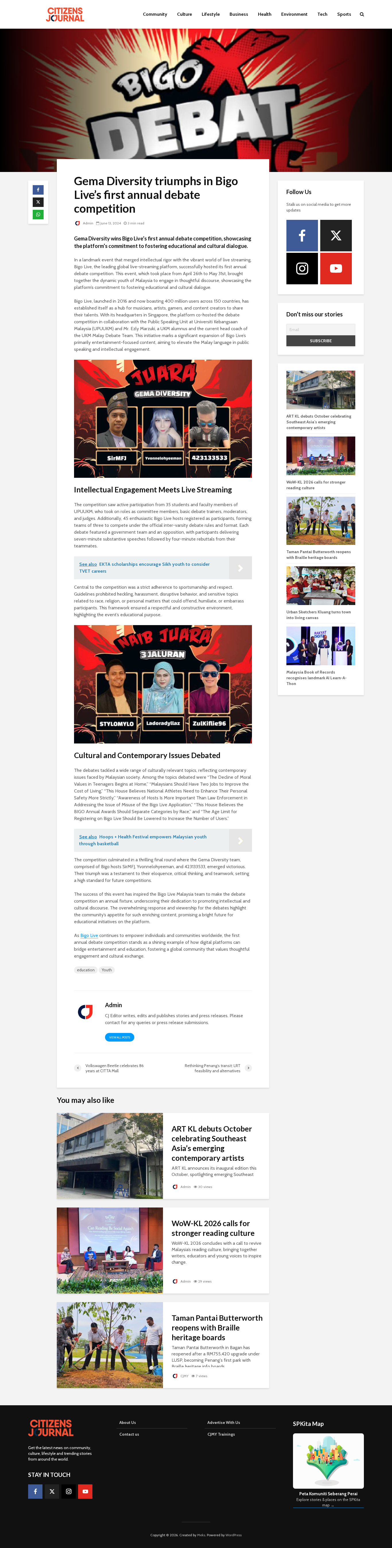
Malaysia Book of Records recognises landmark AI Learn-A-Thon (316, 678)
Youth (107, 969)
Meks (201, 1535)
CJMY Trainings (221, 1434)
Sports (344, 14)
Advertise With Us (223, 1422)
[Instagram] (302, 268)
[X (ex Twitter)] (336, 235)
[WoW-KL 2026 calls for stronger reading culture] (110, 1250)
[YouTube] (336, 268)
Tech (322, 14)
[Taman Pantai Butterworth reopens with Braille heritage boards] (110, 1344)
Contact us (129, 1434)
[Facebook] (302, 235)
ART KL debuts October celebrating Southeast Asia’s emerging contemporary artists (212, 1143)
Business (239, 14)
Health (264, 14)
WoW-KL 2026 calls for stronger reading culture (213, 1228)
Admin (87, 223)
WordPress (234, 1535)
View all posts (119, 1037)
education (86, 969)
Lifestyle (211, 14)
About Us (127, 1422)
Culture (184, 14)
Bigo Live (89, 935)
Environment (294, 14)
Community (155, 14)
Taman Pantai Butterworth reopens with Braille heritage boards (217, 1327)
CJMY (184, 1376)
